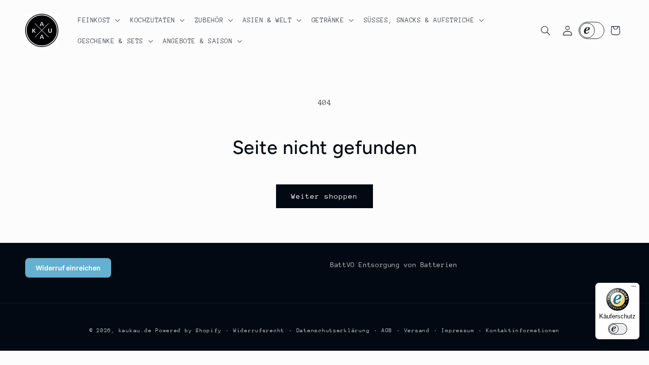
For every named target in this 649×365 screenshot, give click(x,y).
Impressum (458, 330)
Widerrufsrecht (259, 330)
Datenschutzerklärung (333, 330)
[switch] (617, 329)
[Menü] (633, 288)
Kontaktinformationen (523, 330)
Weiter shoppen (324, 196)
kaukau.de (135, 330)
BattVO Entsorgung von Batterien (394, 265)
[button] (98, 20)
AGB (387, 330)
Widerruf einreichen (68, 268)
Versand (417, 330)
